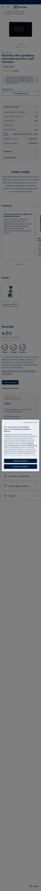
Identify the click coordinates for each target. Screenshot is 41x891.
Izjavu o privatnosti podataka (27, 455)
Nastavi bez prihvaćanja (31, 422)
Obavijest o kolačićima (10, 455)
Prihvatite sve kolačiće (20, 466)
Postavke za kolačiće (20, 461)
